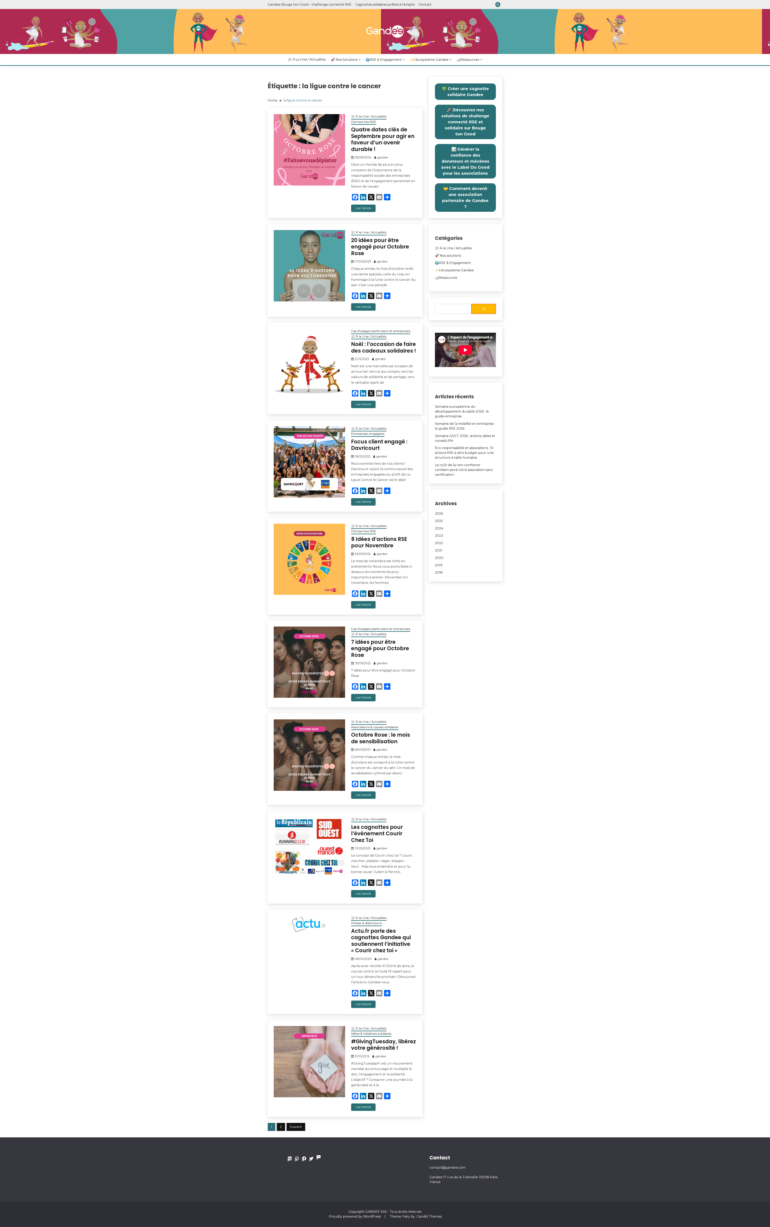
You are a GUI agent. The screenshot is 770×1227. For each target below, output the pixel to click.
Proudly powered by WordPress (355, 1216)
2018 (439, 572)
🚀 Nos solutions (344, 60)
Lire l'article (363, 208)
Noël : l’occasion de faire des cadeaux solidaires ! (383, 347)
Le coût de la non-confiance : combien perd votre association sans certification (463, 470)
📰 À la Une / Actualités (307, 59)
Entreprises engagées (367, 434)
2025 (439, 521)
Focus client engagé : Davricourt (379, 445)
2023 (439, 535)
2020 (439, 558)
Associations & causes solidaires (374, 727)
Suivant (296, 1127)
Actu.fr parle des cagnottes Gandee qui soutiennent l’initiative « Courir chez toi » (381, 940)
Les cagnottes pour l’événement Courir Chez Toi (377, 833)
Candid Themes (429, 1216)
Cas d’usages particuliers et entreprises (380, 331)
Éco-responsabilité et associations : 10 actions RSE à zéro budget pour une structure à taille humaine (464, 452)
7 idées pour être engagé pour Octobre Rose (380, 648)
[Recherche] (483, 309)
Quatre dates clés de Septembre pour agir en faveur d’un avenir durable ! (382, 139)
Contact (425, 4)
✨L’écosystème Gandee (429, 60)
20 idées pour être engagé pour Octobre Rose (380, 247)
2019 (438, 565)
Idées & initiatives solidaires (371, 1033)
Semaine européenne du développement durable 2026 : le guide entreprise (462, 411)
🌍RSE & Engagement (384, 60)
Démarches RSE (363, 122)
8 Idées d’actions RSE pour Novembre (379, 542)
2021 (438, 550)
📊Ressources (468, 60)
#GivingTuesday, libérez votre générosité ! (383, 1045)
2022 (439, 543)
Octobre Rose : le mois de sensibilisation (380, 738)
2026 (439, 513)
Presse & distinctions (366, 923)
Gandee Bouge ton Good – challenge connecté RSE (310, 4)
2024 (439, 528)
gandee (382, 157)
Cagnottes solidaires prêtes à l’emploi (385, 4)
